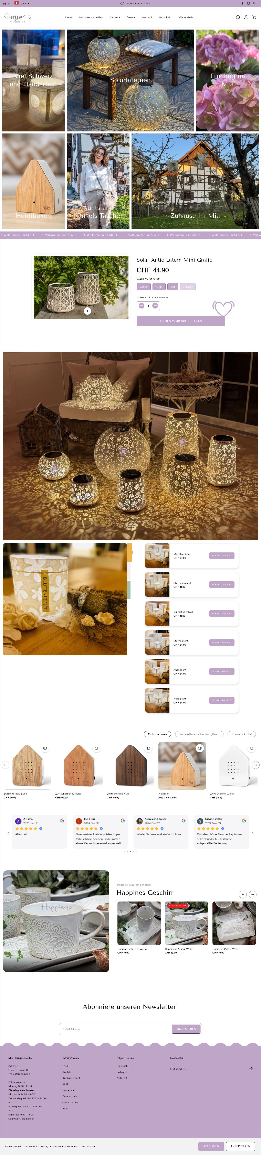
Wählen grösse (148, 279)
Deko (130, 17)
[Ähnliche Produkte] (45, 748)
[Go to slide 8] (136, 851)
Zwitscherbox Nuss (118, 793)
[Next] (87, 311)
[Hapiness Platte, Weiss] (234, 923)
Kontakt (67, 1071)
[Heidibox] (182, 766)
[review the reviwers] (62, 821)
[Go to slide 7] (133, 851)
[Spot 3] (181, 442)
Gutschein (165, 17)
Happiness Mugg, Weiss (179, 948)
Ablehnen (211, 1146)
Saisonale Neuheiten (91, 17)
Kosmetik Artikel (242, 734)
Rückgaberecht (71, 1077)
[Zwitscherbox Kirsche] (79, 766)
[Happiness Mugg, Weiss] (186, 923)
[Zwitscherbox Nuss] (130, 766)
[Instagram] (248, 3)
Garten (113, 17)
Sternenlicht (181, 640)
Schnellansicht (222, 555)
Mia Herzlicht (182, 553)
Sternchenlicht (182, 582)
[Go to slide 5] (127, 851)
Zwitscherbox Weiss (222, 793)
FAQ (65, 1065)
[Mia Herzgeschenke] (17, 17)
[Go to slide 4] (124, 851)
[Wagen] (254, 17)
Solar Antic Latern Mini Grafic (174, 260)
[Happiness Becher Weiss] (139, 923)
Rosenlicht (180, 698)
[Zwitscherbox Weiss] (234, 766)
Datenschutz (69, 1096)
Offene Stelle (185, 17)
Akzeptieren (240, 1146)
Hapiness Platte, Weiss (226, 948)
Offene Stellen (70, 1102)
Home (68, 17)
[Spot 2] (123, 451)
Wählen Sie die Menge (152, 297)
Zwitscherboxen (157, 734)
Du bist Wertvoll (183, 611)
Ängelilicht (180, 669)
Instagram (122, 1071)
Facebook (121, 1065)
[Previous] (5, 765)
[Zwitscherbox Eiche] (27, 766)
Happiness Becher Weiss (132, 948)
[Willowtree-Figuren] (129, 552)
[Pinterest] (254, 3)
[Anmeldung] (246, 17)
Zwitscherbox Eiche (15, 793)
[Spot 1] (54, 468)
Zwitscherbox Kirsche (68, 793)
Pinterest (121, 1077)
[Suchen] (238, 17)
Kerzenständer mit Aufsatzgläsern (199, 734)
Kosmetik (147, 17)
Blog (64, 1108)
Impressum (68, 1090)
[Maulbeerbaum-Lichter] (65, 599)
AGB (65, 1084)
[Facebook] (242, 3)
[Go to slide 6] (130, 851)
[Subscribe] (251, 1069)
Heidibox (163, 793)
